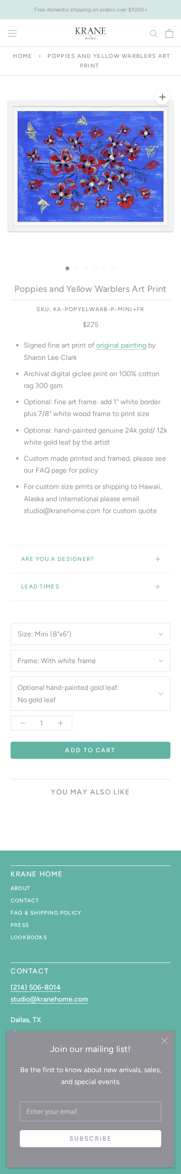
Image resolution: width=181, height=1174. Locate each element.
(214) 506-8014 (36, 987)
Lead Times (40, 586)
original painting (121, 345)
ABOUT (20, 888)
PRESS (20, 925)
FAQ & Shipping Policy (46, 913)
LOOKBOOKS (29, 937)
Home (22, 56)
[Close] (164, 1041)
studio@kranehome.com (49, 999)
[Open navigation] (12, 33)
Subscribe (90, 1138)
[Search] (154, 33)
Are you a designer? (57, 559)
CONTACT (25, 901)
